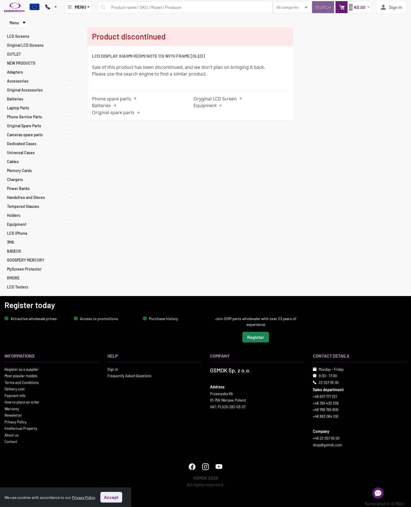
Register (255, 336)
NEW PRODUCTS (21, 63)
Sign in (395, 7)
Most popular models (20, 376)
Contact (10, 441)
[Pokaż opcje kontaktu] (51, 7)
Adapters (15, 72)
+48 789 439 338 (326, 403)
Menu (15, 22)
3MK (10, 242)
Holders (13, 215)
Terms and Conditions (21, 382)
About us (11, 435)
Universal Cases (21, 152)
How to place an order (21, 402)
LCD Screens (18, 36)
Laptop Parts (18, 107)
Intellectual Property (20, 428)
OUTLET (14, 54)
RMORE (13, 278)
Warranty (11, 408)
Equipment (205, 105)
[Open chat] (378, 493)
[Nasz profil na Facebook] (192, 466)
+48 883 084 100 (325, 416)
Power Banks (18, 188)
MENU (80, 7)
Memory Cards (19, 170)
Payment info (14, 395)
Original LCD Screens (25, 45)
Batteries (15, 99)
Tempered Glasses (23, 206)
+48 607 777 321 (325, 396)
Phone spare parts (112, 99)
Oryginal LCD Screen (215, 99)
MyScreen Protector (24, 269)
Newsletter (13, 415)
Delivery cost (14, 389)
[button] (353, 7)
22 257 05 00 (329, 382)
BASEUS (14, 251)
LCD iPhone (17, 233)
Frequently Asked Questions (129, 376)
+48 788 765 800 (325, 409)
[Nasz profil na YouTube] (219, 466)
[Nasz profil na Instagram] (205, 466)
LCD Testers (17, 287)
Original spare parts (114, 112)
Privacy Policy (15, 421)
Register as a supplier (21, 369)
